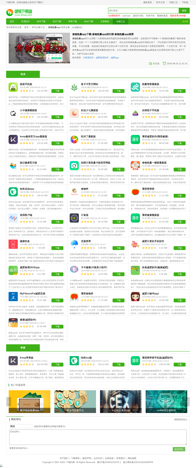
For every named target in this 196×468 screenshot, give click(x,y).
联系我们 (120, 458)
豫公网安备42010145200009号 (138, 462)
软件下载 (41, 21)
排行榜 (185, 22)
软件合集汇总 (38, 27)
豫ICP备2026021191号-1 (109, 462)
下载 (57, 117)
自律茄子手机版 (150, 110)
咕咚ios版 (86, 357)
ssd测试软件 (114, 15)
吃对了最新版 (88, 136)
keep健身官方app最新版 (33, 136)
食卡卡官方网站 (89, 84)
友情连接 (109, 458)
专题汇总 (173, 2)
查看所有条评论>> (18, 448)
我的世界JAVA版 (178, 15)
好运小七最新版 (89, 110)
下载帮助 (75, 458)
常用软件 (25, 21)
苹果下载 (72, 21)
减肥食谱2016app (30, 267)
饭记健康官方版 (28, 162)
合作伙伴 (98, 458)
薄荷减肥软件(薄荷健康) (155, 136)
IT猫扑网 (70, 462)
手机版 (185, 2)
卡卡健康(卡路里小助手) (94, 267)
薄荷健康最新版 (150, 215)
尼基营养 (86, 241)
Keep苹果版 (26, 357)
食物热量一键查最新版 (154, 162)
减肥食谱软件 (102, 57)
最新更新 (147, 2)
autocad (126, 15)
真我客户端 (26, 215)
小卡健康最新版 (28, 110)
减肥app (115, 57)
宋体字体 (150, 15)
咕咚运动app (27, 189)
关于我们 (64, 458)
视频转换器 (162, 15)
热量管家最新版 (150, 84)
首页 (12, 21)
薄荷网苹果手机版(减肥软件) (157, 357)
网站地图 (132, 458)
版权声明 (86, 458)
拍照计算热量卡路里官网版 (95, 162)
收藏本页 (78, 27)
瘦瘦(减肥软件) (28, 319)
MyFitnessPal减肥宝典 (32, 293)
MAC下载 (88, 21)
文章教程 (104, 21)
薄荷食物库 (87, 293)
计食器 (84, 215)
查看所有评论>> (180, 419)
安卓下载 (57, 21)
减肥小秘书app (150, 293)
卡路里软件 (88, 57)
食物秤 (84, 189)
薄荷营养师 (148, 189)
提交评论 (179, 449)
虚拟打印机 (138, 15)
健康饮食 (25, 241)
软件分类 (160, 2)
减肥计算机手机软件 (153, 241)
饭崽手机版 (26, 84)
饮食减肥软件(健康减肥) (155, 267)
